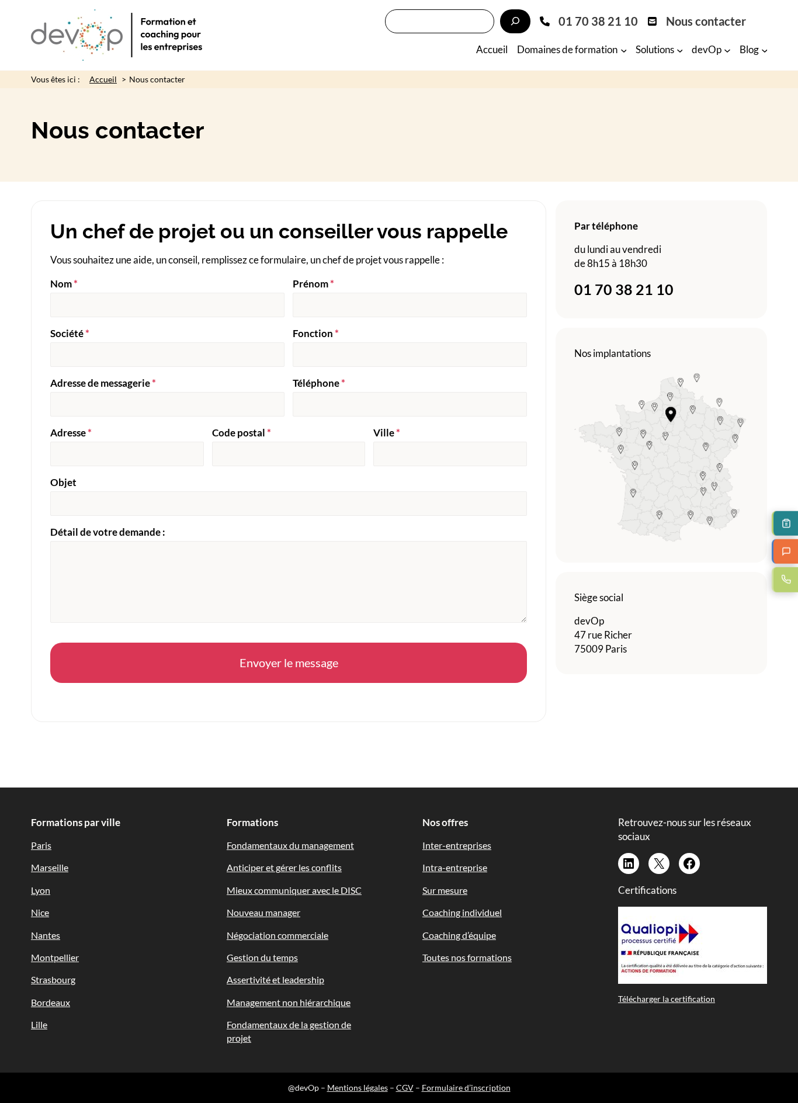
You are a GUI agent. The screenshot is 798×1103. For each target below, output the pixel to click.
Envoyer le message (289, 662)
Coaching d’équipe (459, 935)
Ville (386, 432)
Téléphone (319, 383)
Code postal (241, 432)
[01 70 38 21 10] (589, 21)
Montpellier (55, 957)
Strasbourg (53, 979)
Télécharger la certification (666, 999)
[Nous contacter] (696, 21)
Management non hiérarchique (289, 1002)
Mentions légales (357, 1087)
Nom (64, 284)
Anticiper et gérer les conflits (284, 867)
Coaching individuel (462, 912)
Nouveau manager (263, 912)
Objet (63, 482)
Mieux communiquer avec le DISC (294, 890)
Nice (40, 912)
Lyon (40, 890)
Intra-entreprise (454, 867)
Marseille (49, 867)
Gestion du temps (262, 957)
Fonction (316, 333)
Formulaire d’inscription (466, 1087)
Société (69, 333)
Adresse (71, 432)
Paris (41, 845)
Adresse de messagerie (103, 383)
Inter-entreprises (456, 845)
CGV (405, 1087)
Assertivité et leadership (275, 979)
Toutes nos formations (467, 957)
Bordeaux (50, 1002)
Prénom (313, 284)
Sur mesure (444, 890)
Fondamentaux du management (290, 845)
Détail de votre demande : (107, 532)
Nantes (45, 935)
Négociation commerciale (277, 935)
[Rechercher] (515, 21)
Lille (39, 1024)
